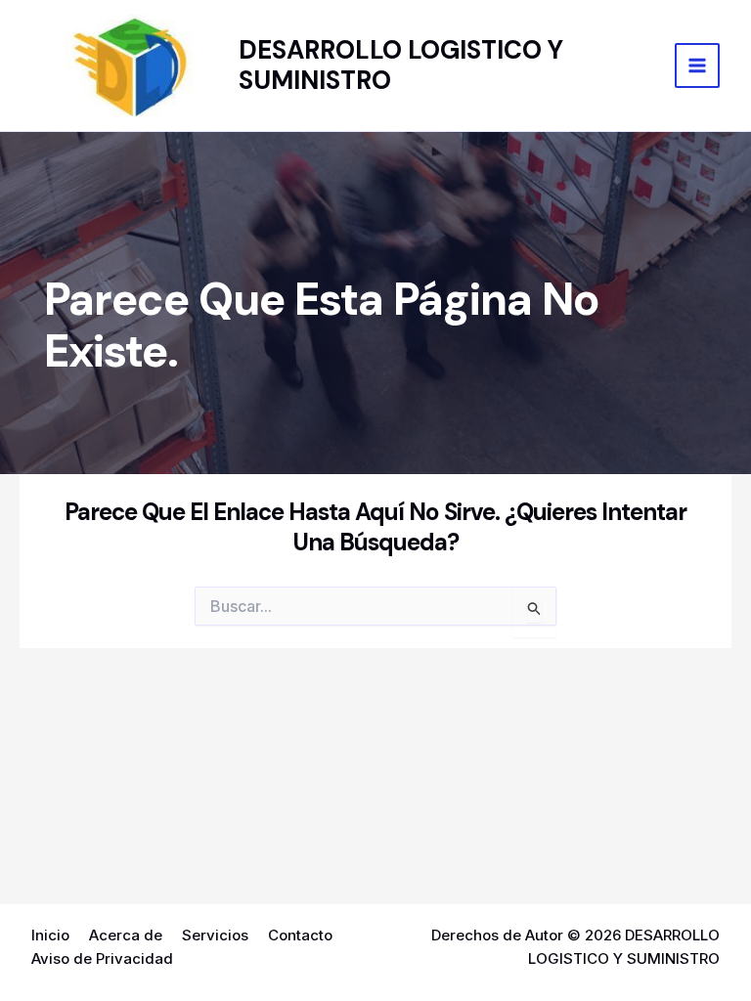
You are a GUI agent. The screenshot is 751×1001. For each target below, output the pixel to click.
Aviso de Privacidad (102, 958)
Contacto (300, 935)
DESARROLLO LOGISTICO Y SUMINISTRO (401, 65)
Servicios (215, 935)
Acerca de (125, 935)
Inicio (50, 935)
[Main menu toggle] (698, 66)
